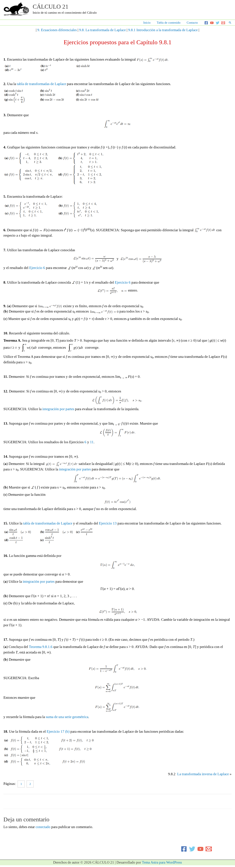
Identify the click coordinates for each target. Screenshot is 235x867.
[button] (230, 22)
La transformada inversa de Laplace (203, 774)
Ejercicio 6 (37, 268)
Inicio (147, 22)
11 (92, 442)
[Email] (223, 23)
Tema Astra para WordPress (162, 862)
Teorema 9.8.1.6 (40, 647)
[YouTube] (212, 23)
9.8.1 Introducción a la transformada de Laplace (163, 30)
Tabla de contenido (168, 22)
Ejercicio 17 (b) (58, 731)
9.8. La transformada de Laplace (102, 30)
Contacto (192, 22)
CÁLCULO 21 (50, 6)
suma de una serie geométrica (67, 717)
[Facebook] (206, 23)
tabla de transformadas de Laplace (41, 84)
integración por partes (58, 409)
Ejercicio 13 (108, 523)
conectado (43, 827)
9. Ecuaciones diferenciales (57, 30)
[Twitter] (217, 23)
